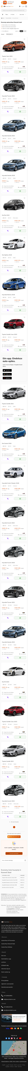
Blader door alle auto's (15, 836)
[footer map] (14, 1048)
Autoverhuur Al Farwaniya (8, 940)
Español (7, 1066)
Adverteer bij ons (5, 968)
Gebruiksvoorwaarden (7, 987)
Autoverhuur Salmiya (6, 947)
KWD (21, 31)
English (3, 1065)
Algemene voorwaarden (20, 906)
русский (19, 1065)
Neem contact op (5, 972)
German (20, 1066)
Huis (3, 18)
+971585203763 (8, 1007)
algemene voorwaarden (7, 983)
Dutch (15, 1065)
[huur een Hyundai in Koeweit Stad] (14, 85)
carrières (3, 962)
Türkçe (23, 1065)
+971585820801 (8, 995)
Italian (15, 1066)
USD (25, 31)
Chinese (12, 1066)
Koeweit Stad (8, 18)
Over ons (3, 955)
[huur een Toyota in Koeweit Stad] (14, 46)
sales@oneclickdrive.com (10, 1010)
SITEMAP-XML (5, 965)
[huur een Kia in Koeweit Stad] (14, 204)
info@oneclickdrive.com (9, 999)
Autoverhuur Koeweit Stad (8, 943)
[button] (2, 6)
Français (11, 1065)
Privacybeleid (11, 908)
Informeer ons (18, 898)
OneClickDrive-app (10, 2)
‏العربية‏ (7, 1065)
